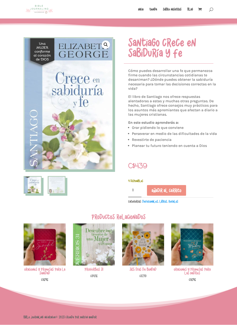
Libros (163, 201)
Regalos (173, 201)
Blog (190, 9)
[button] (106, 44)
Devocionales (150, 201)
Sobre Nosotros (172, 9)
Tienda (153, 9)
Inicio (140, 9)
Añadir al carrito (166, 190)
